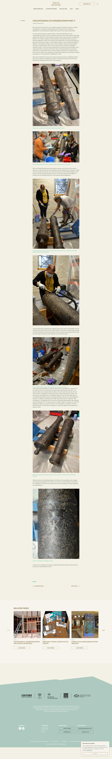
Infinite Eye (63, 744)
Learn (71, 8)
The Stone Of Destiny (51, 8)
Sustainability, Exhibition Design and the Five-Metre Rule (27, 624)
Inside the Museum (38, 8)
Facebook (20, 728)
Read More (21, 648)
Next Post (75, 586)
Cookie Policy (89, 750)
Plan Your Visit (63, 8)
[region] (95, 748)
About (77, 8)
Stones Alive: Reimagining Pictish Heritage (84, 624)
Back (22, 20)
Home (56, 4)
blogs (34, 581)
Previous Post (38, 586)
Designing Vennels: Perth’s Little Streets (56, 624)
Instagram (23, 728)
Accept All (95, 753)
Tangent (55, 744)
